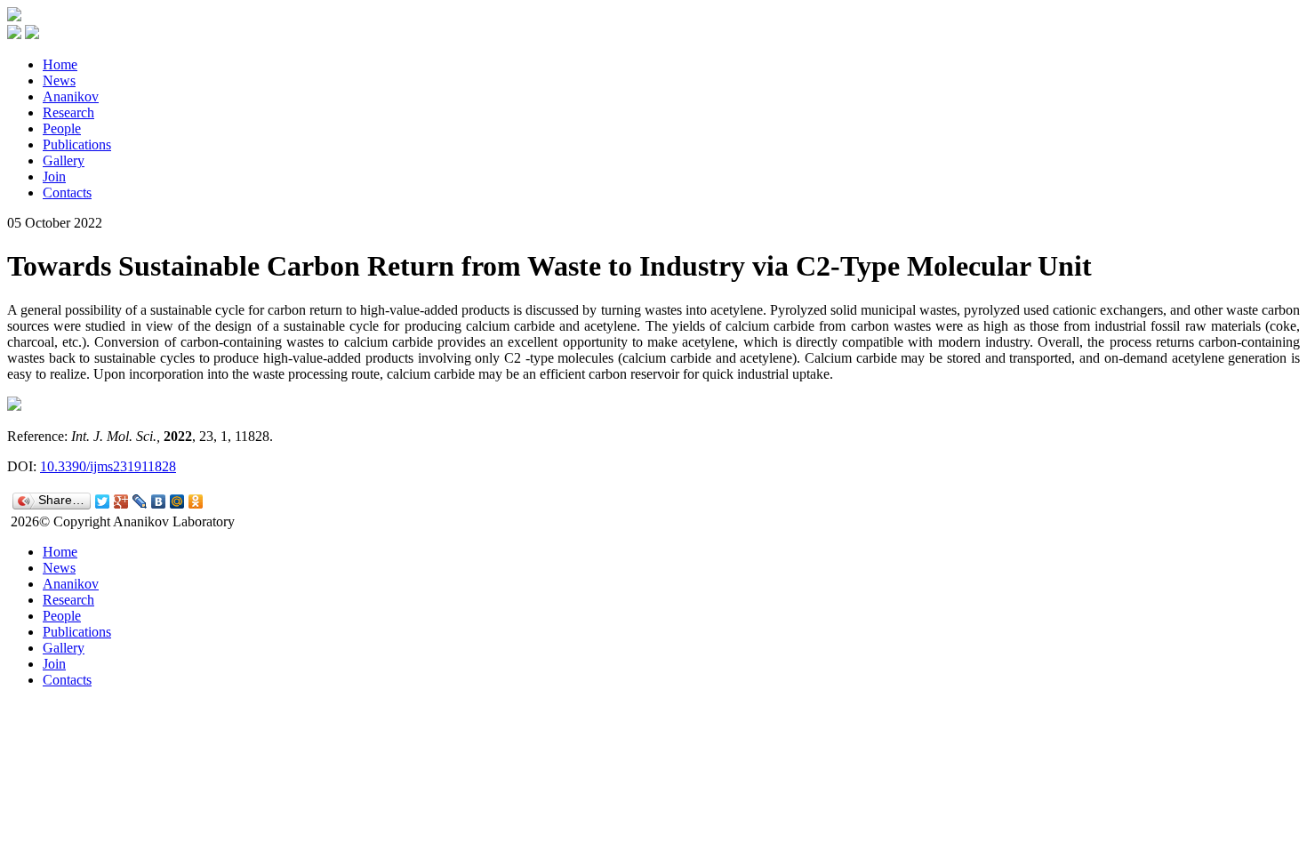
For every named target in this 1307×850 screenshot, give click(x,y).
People (62, 128)
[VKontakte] (158, 501)
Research (68, 112)
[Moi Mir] (177, 501)
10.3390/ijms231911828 (108, 466)
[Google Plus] (121, 501)
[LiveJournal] (140, 501)
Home (60, 64)
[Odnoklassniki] (196, 501)
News (59, 80)
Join (54, 176)
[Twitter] (102, 501)
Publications (77, 144)
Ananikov (71, 96)
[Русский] (14, 34)
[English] (32, 34)
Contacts (67, 192)
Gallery (63, 160)
